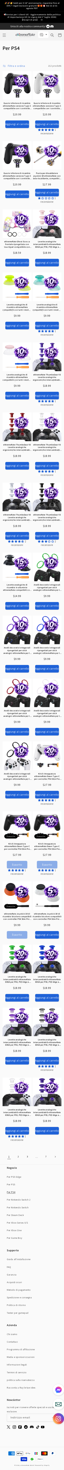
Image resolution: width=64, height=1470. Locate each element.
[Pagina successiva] (55, 1156)
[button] (4, 35)
